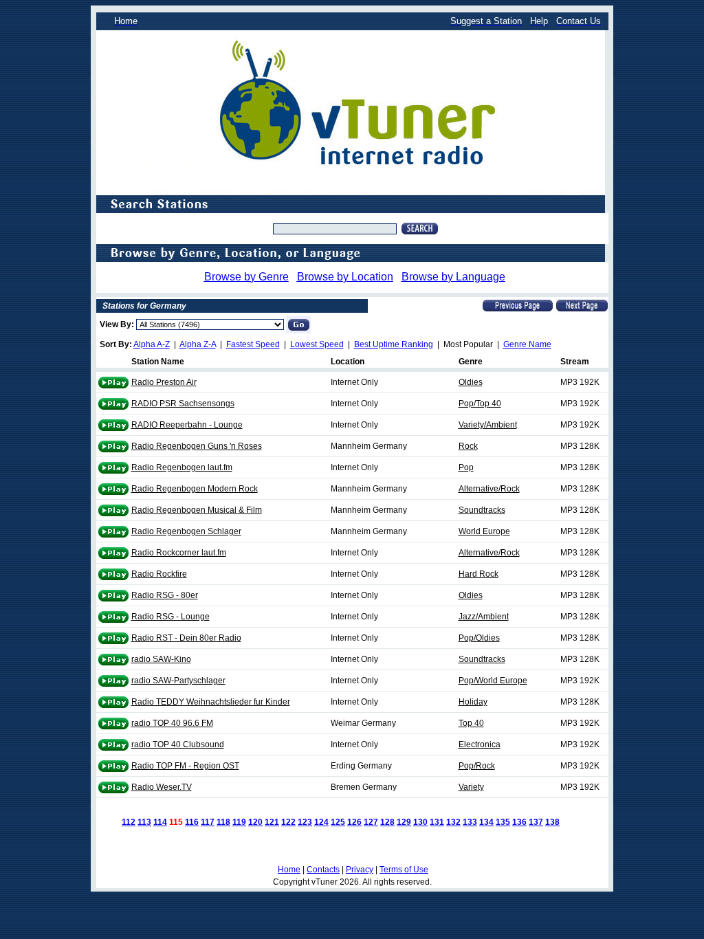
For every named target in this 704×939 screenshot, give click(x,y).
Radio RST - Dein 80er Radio (186, 638)
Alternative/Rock (489, 489)
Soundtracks (482, 510)
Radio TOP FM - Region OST (185, 766)
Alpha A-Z (151, 344)
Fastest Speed (253, 344)
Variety (471, 787)
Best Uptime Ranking (393, 344)
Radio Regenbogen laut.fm (181, 467)
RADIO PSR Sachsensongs (182, 403)
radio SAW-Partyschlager (178, 680)
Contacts (323, 869)
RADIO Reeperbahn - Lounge (187, 425)
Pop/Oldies (479, 638)
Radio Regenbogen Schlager (186, 531)
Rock (468, 446)
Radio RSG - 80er (164, 595)
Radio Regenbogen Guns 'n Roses (196, 446)
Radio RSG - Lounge (170, 616)
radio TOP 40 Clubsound (177, 744)
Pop (466, 467)
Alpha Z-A (197, 344)
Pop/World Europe (493, 680)
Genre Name (527, 344)
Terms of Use (404, 869)
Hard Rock (478, 574)
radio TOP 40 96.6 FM (172, 723)
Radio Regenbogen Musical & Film (196, 510)
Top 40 (471, 723)
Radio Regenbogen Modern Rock (194, 489)
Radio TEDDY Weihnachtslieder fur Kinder (210, 702)
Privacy (359, 869)
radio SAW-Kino (161, 659)
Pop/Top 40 (480, 403)
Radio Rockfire (159, 574)
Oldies (471, 382)
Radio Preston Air (164, 382)
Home (289, 869)
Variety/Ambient (488, 425)
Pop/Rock (477, 766)
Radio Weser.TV (161, 787)
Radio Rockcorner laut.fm (178, 552)
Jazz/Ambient (484, 616)
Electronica (479, 744)
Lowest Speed (317, 344)
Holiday (473, 702)
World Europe (484, 531)
